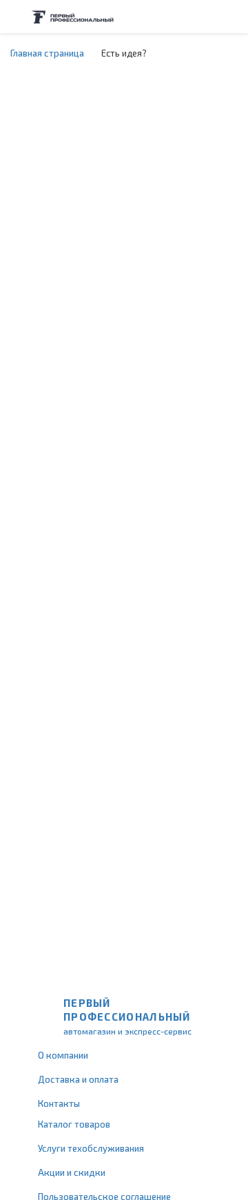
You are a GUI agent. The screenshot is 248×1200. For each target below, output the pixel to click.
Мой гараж (204, 16)
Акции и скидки (71, 1172)
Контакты (59, 1103)
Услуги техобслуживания (91, 1148)
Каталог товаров (74, 1124)
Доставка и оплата (78, 1079)
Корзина (231, 17)
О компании (63, 1055)
